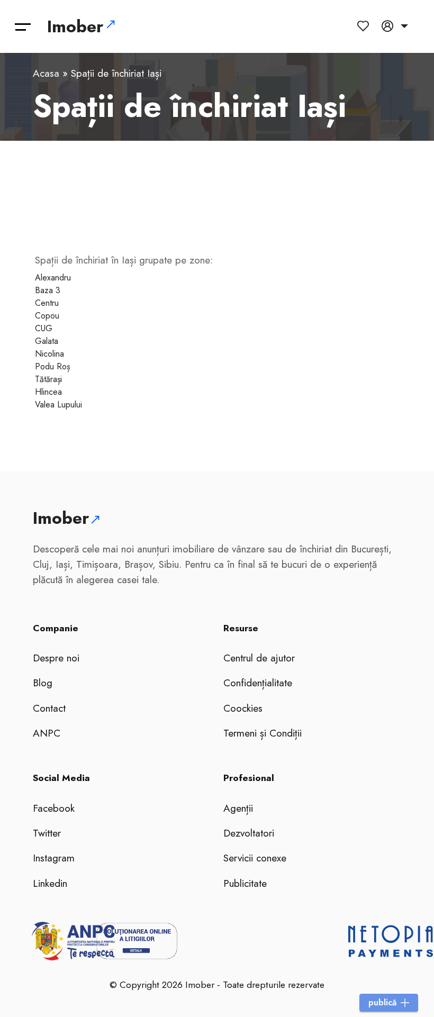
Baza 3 (47, 290)
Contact (49, 708)
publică (382, 1002)
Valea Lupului (58, 404)
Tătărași (48, 379)
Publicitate (245, 883)
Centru (47, 303)
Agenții (238, 808)
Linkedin (50, 883)
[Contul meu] (395, 26)
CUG (43, 328)
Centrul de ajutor (259, 657)
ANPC (46, 732)
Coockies (243, 708)
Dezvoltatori (248, 832)
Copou (47, 316)
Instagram (54, 857)
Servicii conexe (254, 857)
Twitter (47, 832)
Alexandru (53, 277)
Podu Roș (52, 366)
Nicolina (49, 354)
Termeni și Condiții (262, 732)
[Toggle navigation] (23, 26)
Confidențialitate (257, 682)
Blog (42, 682)
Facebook (54, 808)
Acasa (46, 73)
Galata (46, 341)
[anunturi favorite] (365, 26)
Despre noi (56, 657)
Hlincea (48, 392)
